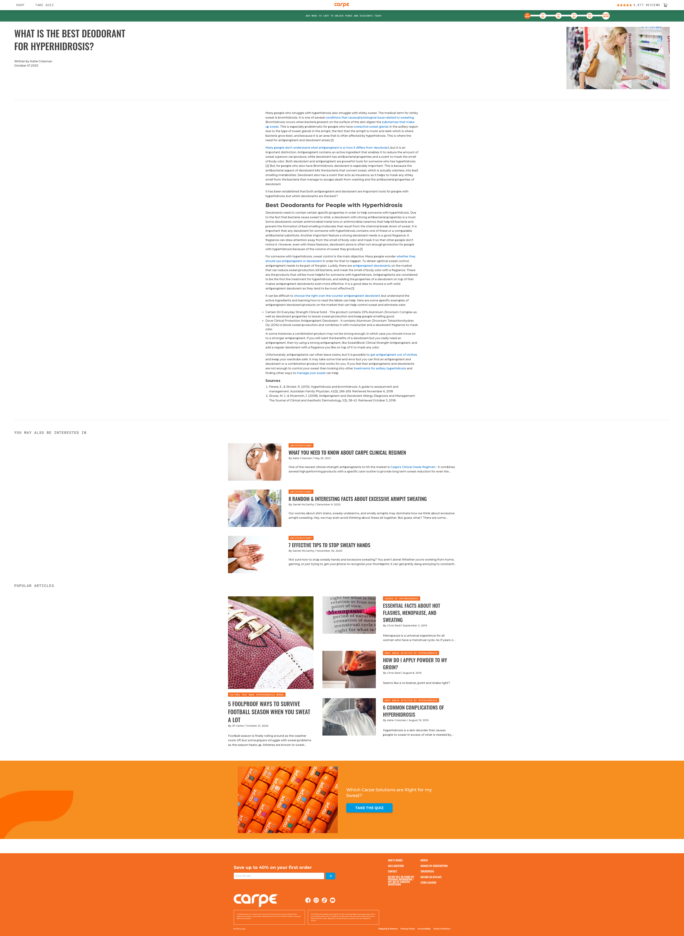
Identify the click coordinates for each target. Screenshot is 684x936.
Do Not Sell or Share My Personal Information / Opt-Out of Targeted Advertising (401, 881)
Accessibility (424, 929)
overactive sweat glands (371, 126)
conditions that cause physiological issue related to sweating (369, 117)
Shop (18, 5)
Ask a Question (396, 866)
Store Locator (428, 882)
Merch (424, 860)
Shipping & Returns (388, 929)
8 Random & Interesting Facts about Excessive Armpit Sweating (358, 498)
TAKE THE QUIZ (369, 808)
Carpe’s (396, 467)
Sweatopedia (427, 871)
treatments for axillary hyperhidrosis (380, 368)
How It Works (395, 860)
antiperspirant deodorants (372, 265)
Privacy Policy (408, 929)
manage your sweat (311, 373)
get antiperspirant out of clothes (393, 354)
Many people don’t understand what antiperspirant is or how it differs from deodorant (327, 147)
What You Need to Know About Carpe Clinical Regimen (347, 452)
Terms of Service (441, 929)
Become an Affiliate (431, 877)
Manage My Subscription (434, 866)
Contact (392, 871)
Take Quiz (44, 5)
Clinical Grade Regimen (418, 467)
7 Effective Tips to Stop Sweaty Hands (329, 545)
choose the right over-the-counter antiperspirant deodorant (337, 295)
